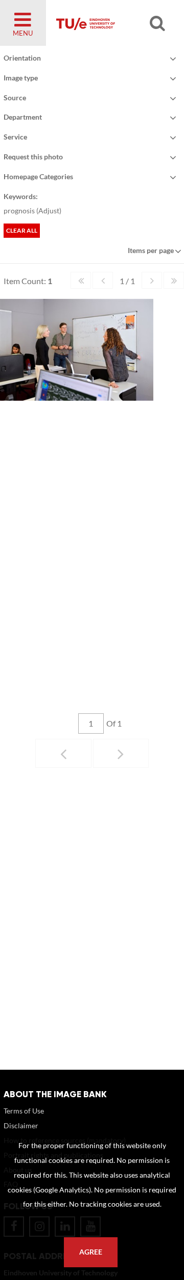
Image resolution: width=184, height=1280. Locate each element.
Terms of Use (24, 1110)
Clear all (21, 230)
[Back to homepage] (110, 23)
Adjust (48, 210)
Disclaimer (21, 1125)
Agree (90, 1252)
